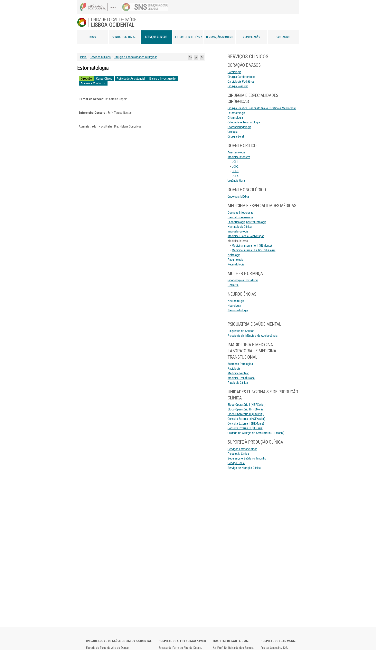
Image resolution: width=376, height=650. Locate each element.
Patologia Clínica (238, 383)
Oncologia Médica (238, 196)
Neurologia (234, 305)
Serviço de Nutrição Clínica (244, 468)
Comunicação (251, 36)
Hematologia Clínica (240, 227)
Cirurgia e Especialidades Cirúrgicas (135, 57)
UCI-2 (235, 166)
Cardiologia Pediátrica (241, 81)
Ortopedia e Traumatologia (244, 122)
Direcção (86, 78)
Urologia (233, 132)
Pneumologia (235, 260)
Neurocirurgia (236, 301)
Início (92, 36)
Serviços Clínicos (156, 36)
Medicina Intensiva (239, 157)
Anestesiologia (236, 152)
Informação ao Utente (220, 36)
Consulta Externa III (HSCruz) (245, 428)
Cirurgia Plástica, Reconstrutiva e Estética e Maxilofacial (262, 108)
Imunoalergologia (238, 231)
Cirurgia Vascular (238, 86)
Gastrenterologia (256, 222)
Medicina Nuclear (238, 373)
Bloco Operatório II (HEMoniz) (246, 409)
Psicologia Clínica (238, 454)
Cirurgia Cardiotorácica (241, 77)
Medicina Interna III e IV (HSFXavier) (254, 250)
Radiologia (234, 368)
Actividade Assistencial (131, 78)
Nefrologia (234, 255)
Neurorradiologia (238, 310)
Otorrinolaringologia (239, 127)
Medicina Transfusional (241, 378)
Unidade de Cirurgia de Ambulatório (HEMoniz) (256, 433)
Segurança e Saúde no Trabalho (247, 458)
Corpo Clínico (104, 78)
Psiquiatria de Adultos (241, 331)
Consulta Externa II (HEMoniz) (246, 423)
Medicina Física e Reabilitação (246, 236)
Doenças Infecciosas (240, 212)
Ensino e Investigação (162, 78)
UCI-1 (235, 162)
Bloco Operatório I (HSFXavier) (247, 405)
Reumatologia (236, 264)
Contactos (283, 36)
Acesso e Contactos (93, 83)
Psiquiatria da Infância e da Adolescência (252, 335)
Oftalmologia (235, 117)
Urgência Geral (236, 180)
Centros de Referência (188, 36)
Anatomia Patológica (240, 364)
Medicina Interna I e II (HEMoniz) (252, 245)
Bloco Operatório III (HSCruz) (246, 414)
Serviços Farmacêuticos (242, 449)
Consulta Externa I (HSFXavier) (246, 419)
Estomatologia (236, 113)
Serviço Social (236, 463)
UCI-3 (235, 171)
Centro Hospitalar (124, 36)
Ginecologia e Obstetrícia (243, 280)
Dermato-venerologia (240, 217)
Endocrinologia (236, 222)
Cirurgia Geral (236, 136)
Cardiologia (234, 72)
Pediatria (233, 285)
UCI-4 (235, 176)
